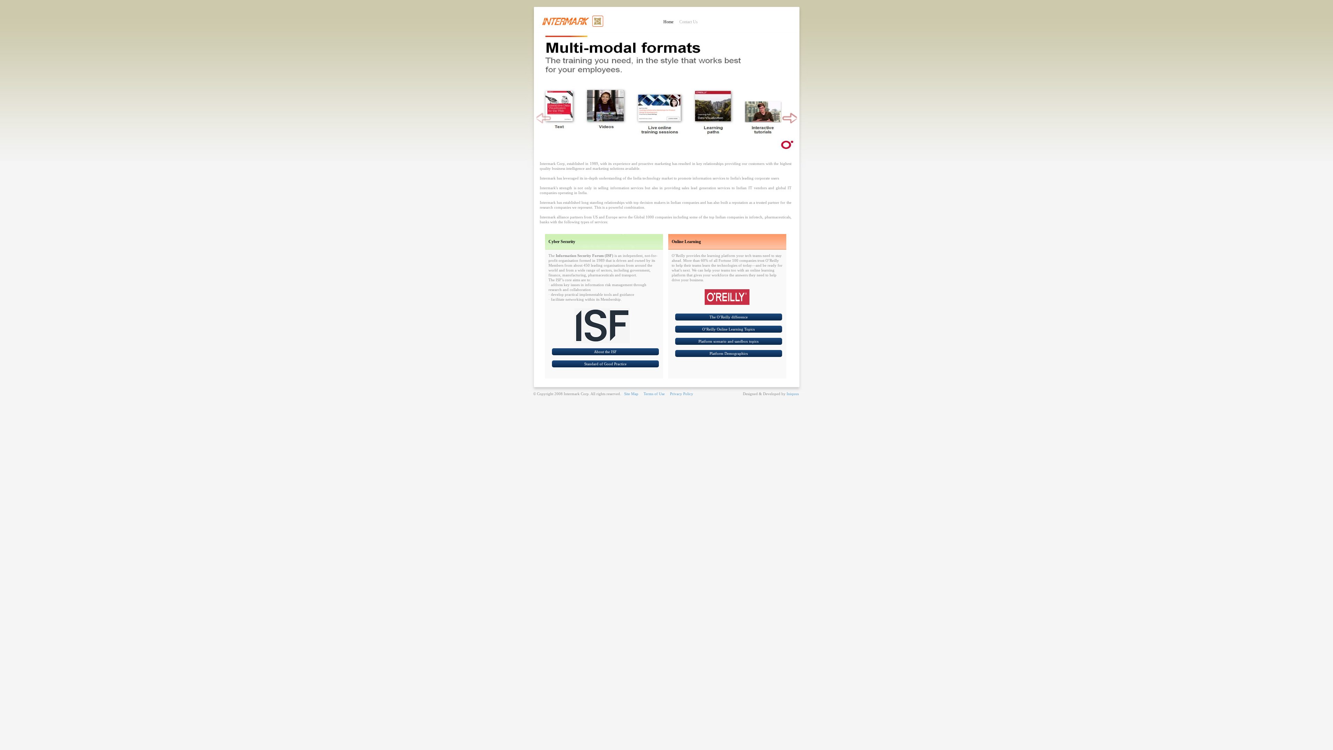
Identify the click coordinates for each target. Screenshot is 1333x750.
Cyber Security (561, 241)
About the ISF (605, 352)
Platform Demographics (729, 353)
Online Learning (686, 241)
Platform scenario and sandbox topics (728, 341)
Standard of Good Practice (605, 364)
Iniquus (793, 394)
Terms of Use (654, 394)
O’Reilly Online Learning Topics (728, 329)
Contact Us (688, 21)
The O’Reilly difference (729, 317)
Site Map (631, 394)
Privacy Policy (681, 394)
